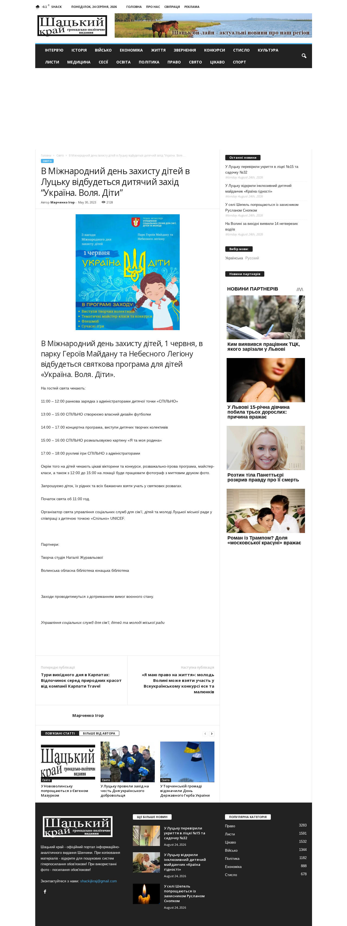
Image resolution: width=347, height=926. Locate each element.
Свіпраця (172, 7)
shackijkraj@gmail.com (98, 881)
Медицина (79, 62)
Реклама (192, 7)
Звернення (185, 50)
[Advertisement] (173, 109)
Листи (52, 62)
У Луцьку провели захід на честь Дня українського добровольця (125, 791)
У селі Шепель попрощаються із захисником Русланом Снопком (261, 207)
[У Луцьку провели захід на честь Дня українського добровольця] (128, 762)
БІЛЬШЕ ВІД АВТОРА (99, 733)
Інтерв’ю (54, 50)
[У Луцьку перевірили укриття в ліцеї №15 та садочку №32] (146, 836)
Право (174, 62)
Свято (195, 62)
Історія (79, 50)
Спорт (239, 62)
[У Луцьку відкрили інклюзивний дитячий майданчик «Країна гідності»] (146, 862)
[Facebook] (46, 892)
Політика (149, 62)
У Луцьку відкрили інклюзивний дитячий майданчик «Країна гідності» (258, 188)
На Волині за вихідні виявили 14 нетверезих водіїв (261, 226)
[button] (304, 56)
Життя (158, 50)
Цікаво (217, 62)
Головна (134, 7)
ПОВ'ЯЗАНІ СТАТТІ (60, 733)
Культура (268, 50)
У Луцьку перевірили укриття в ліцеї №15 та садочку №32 (261, 169)
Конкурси (214, 50)
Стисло (241, 50)
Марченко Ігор (62, 202)
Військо (103, 50)
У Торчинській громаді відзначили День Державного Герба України (185, 791)
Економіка (131, 50)
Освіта (123, 62)
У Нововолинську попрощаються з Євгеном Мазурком (64, 791)
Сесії (103, 62)
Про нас (153, 7)
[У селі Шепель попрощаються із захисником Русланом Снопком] (146, 894)
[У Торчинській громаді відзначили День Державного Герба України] (187, 762)
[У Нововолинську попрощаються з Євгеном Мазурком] (68, 762)
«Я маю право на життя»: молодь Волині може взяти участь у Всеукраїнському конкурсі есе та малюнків (178, 683)
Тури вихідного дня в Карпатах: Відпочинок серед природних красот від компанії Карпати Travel (81, 680)
